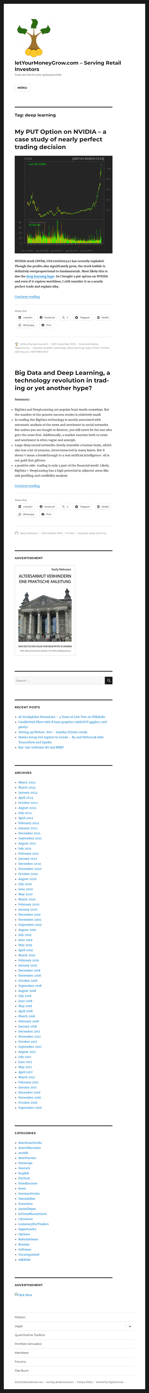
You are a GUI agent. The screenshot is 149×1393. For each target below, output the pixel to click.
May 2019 (25, 945)
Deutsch (24, 1168)
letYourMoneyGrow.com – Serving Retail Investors (44, 1382)
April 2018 (25, 1011)
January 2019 (27, 965)
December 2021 (29, 833)
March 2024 (27, 787)
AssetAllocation (29, 1148)
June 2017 (25, 1062)
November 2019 (29, 919)
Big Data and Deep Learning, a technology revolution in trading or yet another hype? (62, 380)
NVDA (95, 347)
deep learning (75, 347)
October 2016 (27, 1102)
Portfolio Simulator (28, 1344)
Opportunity (22, 347)
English (23, 1173)
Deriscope (25, 1163)
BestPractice (27, 1158)
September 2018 (30, 985)
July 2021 (24, 848)
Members (22, 1353)
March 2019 (26, 955)
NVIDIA (104, 347)
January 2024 (27, 792)
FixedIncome (27, 1183)
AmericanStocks (88, 344)
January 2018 (27, 1026)
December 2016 (29, 1092)
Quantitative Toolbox (30, 1335)
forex (22, 1188)
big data (38, 347)
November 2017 (29, 1036)
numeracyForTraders (33, 1224)
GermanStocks (29, 1193)
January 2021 (27, 858)
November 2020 (29, 869)
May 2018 (25, 1006)
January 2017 (27, 1087)
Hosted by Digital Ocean (110, 1382)
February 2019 (28, 960)
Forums (20, 1361)
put (27, 351)
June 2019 (25, 940)
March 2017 (26, 1077)
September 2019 (30, 924)
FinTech (70, 533)
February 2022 (28, 823)
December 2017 (29, 1031)
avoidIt (23, 1153)
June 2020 (25, 889)
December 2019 (29, 914)
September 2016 (30, 1107)
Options (24, 1234)
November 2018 (29, 975)
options (19, 351)
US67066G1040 (39, 351)
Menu (22, 87)
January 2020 (27, 909)
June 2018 (25, 1001)
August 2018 (27, 991)
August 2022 (27, 808)
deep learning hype (40, 276)
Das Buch (22, 1370)
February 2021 (28, 853)
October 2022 (28, 803)
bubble (48, 347)
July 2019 (24, 935)
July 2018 (24, 996)
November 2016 (29, 1097)
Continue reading (27, 296)
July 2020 (25, 884)
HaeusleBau (26, 1198)
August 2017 (27, 1052)
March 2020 (27, 899)
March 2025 (27, 782)
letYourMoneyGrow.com (34, 344)
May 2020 (25, 894)
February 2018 (28, 1021)
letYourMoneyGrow (32, 1214)
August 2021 (27, 843)
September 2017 (29, 1046)
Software (24, 1249)
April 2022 (25, 818)
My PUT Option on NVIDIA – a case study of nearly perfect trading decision (60, 139)
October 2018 (27, 980)
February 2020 (28, 904)
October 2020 (28, 874)
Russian (24, 1244)
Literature (25, 1219)
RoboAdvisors (28, 1239)
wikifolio (24, 1259)
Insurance (25, 1203)
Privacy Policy (85, 1382)
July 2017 (24, 1057)
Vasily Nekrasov (29, 533)
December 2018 (29, 970)
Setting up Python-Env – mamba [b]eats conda (52, 732)
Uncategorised (28, 1254)
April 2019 (25, 950)
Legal (19, 1326)
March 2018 (26, 1016)
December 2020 (29, 863)
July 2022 (25, 813)
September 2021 (30, 838)
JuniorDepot (27, 1209)
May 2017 (25, 1067)
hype (88, 347)
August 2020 (27, 879)
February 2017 (28, 1082)
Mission (20, 1317)
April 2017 (25, 1072)
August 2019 (27, 930)
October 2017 (27, 1041)
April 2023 (25, 797)
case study (60, 347)
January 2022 (27, 828)
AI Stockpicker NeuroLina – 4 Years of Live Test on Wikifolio (61, 717)
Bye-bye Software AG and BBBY (41, 747)
